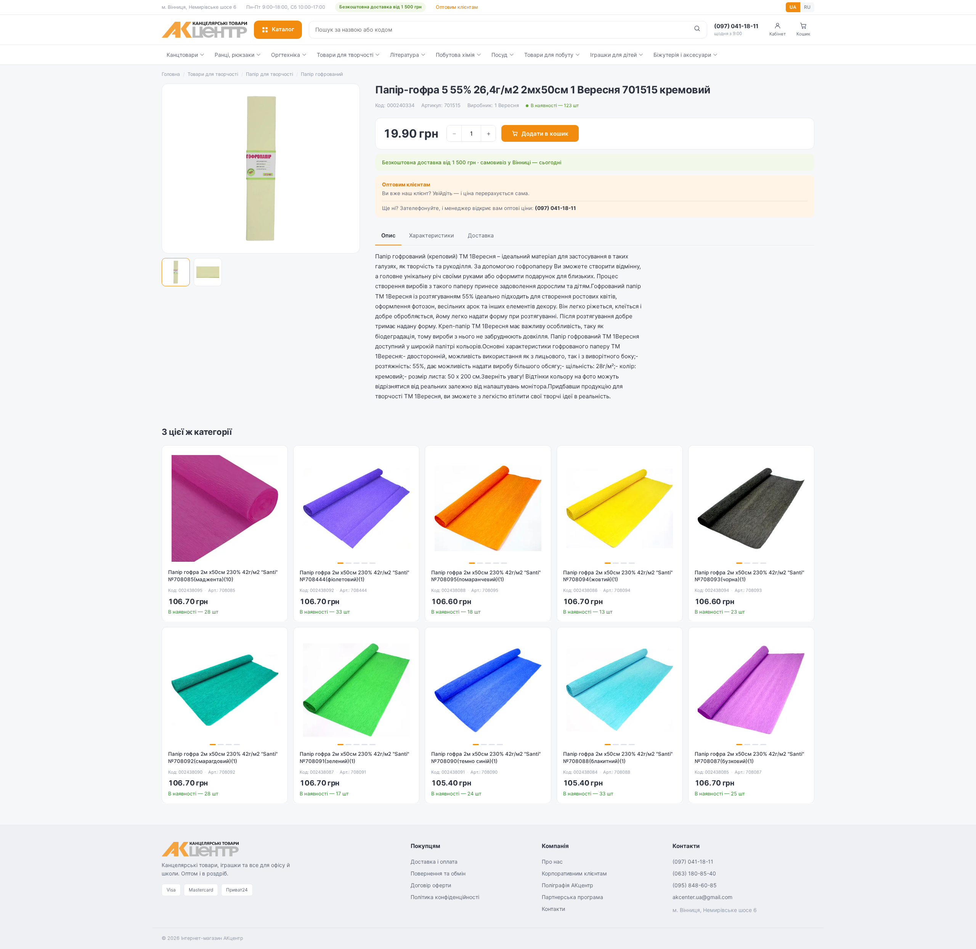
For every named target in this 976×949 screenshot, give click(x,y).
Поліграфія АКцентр (567, 885)
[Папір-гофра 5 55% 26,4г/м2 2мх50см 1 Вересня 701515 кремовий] (176, 272)
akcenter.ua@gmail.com (702, 897)
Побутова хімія (455, 54)
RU (807, 7)
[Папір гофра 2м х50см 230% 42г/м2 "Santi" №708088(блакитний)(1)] (619, 690)
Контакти (553, 909)
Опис (388, 235)
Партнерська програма (572, 897)
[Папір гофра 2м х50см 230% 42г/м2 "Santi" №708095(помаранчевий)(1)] (487, 508)
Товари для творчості (345, 54)
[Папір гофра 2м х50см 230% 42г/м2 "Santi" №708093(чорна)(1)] (751, 508)
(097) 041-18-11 (555, 208)
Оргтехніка (285, 54)
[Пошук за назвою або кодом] (697, 29)
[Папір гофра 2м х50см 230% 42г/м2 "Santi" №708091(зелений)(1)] (356, 690)
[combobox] (498, 29)
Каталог (283, 29)
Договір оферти (431, 885)
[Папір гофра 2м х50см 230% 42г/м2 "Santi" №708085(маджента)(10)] (224, 508)
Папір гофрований (322, 74)
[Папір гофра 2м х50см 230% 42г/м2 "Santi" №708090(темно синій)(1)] (487, 690)
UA (793, 7)
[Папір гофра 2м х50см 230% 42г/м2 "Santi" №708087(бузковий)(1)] (751, 690)
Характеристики (431, 235)
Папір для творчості (269, 74)
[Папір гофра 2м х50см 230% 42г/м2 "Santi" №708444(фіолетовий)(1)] (356, 508)
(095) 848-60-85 (695, 885)
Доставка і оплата (434, 861)
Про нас (552, 861)
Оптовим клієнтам (457, 7)
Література (404, 54)
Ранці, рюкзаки (234, 54)
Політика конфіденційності (445, 897)
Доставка (481, 235)
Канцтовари (182, 54)
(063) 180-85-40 (694, 873)
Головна (171, 74)
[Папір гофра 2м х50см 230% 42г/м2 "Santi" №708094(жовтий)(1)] (619, 508)
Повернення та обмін (438, 873)
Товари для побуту (548, 54)
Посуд (499, 54)
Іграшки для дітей (613, 54)
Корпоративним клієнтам (574, 873)
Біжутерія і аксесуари (682, 54)
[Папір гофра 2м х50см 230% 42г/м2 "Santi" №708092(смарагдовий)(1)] (224, 690)
